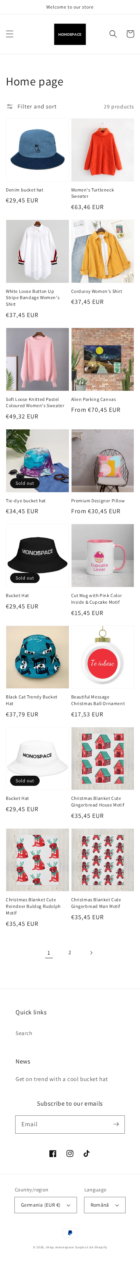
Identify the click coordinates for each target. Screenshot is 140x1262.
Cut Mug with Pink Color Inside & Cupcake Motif (96, 598)
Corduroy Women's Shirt (96, 291)
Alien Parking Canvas (93, 399)
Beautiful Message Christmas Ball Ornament (98, 700)
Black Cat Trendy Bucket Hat (32, 700)
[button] (9, 34)
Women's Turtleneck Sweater (92, 193)
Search (24, 1033)
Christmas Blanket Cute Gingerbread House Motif (97, 801)
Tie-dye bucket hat (26, 500)
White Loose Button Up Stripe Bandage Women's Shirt (33, 297)
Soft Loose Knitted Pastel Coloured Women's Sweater (35, 402)
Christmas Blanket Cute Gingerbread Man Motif (96, 903)
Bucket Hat (17, 595)
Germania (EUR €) (40, 1205)
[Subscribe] (115, 1124)
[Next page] (91, 952)
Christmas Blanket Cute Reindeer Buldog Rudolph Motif (33, 906)
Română (100, 1205)
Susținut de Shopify (91, 1247)
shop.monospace (60, 1247)
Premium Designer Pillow (98, 500)
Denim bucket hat (25, 190)
